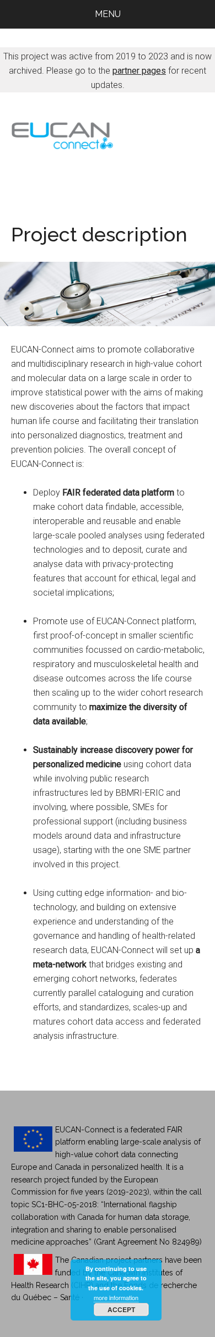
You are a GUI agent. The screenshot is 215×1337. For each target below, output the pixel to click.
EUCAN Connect (108, 133)
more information (116, 1297)
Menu (108, 14)
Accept (121, 1309)
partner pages (139, 70)
